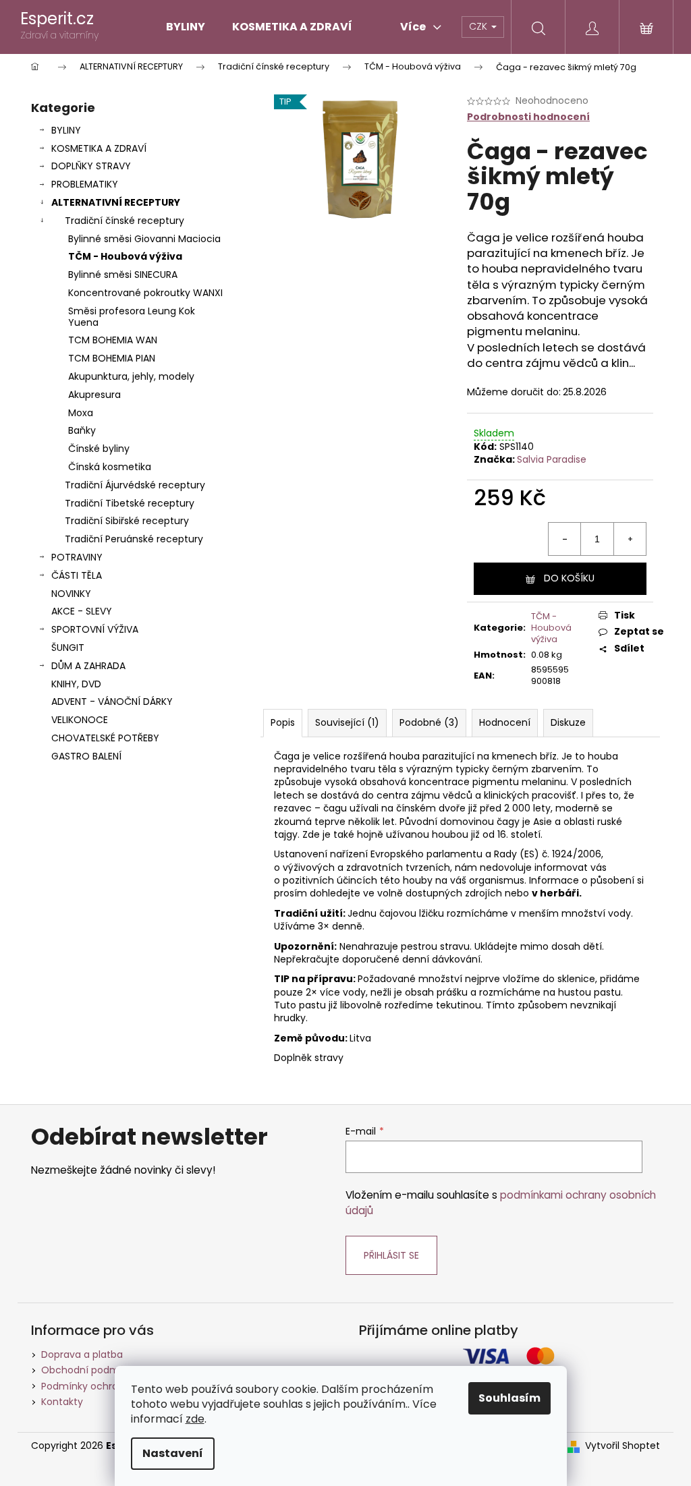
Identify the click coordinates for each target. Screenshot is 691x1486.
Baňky (82, 430)
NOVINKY (71, 593)
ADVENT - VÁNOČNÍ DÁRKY (112, 701)
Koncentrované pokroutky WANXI (145, 292)
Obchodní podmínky (89, 1370)
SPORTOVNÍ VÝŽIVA (94, 629)
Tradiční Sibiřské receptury (127, 520)
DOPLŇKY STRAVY (91, 166)
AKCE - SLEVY (81, 611)
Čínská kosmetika (109, 467)
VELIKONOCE (79, 719)
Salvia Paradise (551, 459)
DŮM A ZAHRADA (88, 666)
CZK (479, 26)
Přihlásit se (391, 1255)
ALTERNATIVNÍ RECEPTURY (115, 202)
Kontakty (62, 1401)
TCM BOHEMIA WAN (112, 340)
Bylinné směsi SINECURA (122, 274)
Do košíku (569, 578)
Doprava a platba (82, 1354)
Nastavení (172, 1453)
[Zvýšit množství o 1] (629, 539)
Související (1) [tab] (347, 722)
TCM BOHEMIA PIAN (111, 358)
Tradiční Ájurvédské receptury (135, 485)
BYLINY (66, 130)
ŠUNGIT (67, 647)
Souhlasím (509, 1398)
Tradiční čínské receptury (124, 220)
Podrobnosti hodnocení (528, 117)
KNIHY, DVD (76, 684)
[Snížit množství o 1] (565, 539)
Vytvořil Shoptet (622, 1445)
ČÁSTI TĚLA (76, 575)
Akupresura (94, 394)
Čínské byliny (99, 448)
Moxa (80, 413)
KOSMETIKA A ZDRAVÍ (98, 148)
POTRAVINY (77, 557)
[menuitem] (186, 27)
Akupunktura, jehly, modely (131, 376)
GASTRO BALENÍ (86, 756)
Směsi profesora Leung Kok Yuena (131, 316)
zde (195, 1419)
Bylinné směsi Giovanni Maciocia (144, 239)
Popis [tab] (283, 722)
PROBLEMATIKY (84, 184)
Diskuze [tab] (568, 722)
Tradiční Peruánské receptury (134, 539)
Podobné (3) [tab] (429, 722)
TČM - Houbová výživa (125, 256)
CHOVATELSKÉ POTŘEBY (105, 738)
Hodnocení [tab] (504, 722)
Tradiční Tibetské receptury (129, 503)
